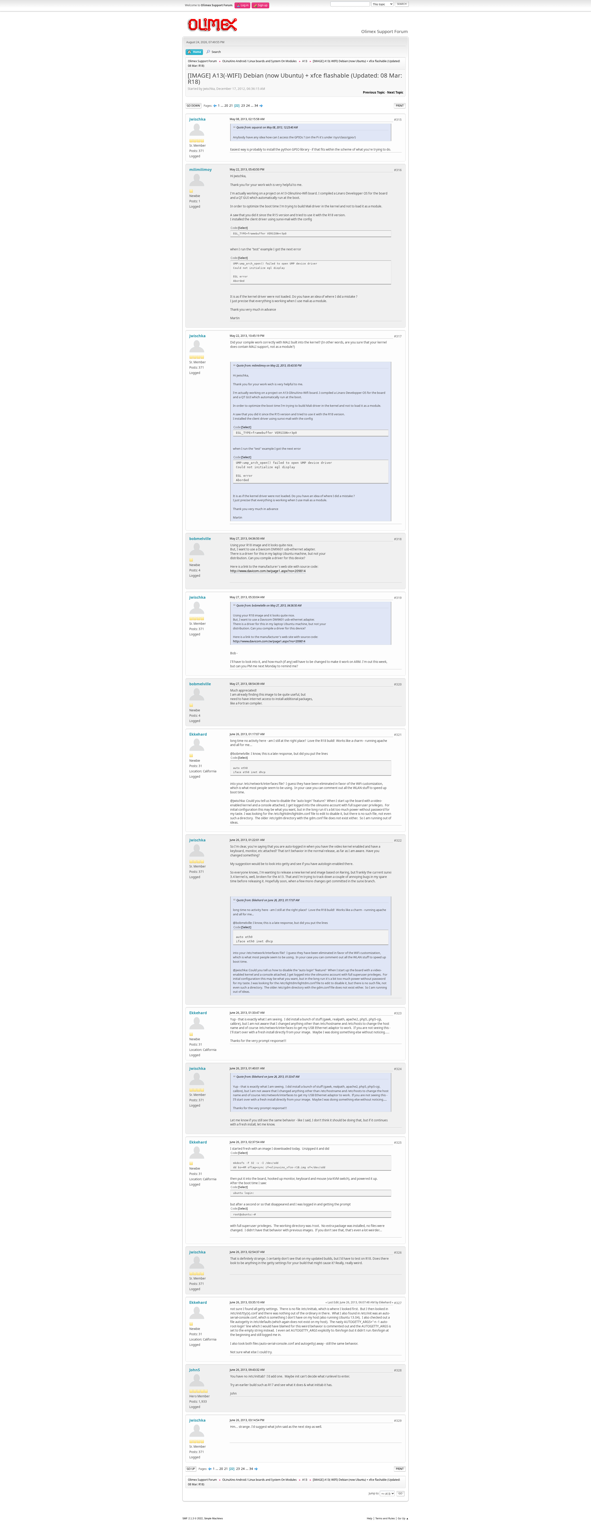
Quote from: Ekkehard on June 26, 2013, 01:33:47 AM (267, 1076)
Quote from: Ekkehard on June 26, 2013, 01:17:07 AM (267, 900)
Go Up (191, 1469)
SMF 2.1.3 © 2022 (192, 1518)
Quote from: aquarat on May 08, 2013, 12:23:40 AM (267, 127)
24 (248, 105)
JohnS (194, 1369)
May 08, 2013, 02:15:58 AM (247, 119)
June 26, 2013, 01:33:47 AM (247, 1013)
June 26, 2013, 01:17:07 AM (247, 734)
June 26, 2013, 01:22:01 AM (247, 840)
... (222, 105)
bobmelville (200, 538)
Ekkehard (198, 734)
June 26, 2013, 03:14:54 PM (247, 1420)
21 (231, 105)
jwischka (197, 119)
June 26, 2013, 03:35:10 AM (247, 1302)
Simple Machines (213, 1518)
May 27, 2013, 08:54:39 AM (247, 684)
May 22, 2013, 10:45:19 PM (247, 336)
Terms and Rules (385, 1518)
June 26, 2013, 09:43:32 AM (247, 1370)
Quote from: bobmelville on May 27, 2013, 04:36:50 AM (269, 605)
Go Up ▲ (403, 1518)
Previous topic (374, 92)
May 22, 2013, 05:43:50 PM (247, 169)
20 (226, 105)
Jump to (373, 1493)
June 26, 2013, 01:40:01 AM (247, 1068)
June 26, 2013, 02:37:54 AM (247, 1142)
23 (243, 105)
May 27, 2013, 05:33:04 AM (247, 597)
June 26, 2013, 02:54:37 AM (247, 1252)
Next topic (395, 92)
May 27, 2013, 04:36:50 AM (247, 538)
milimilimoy (200, 169)
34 (256, 105)
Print (400, 105)
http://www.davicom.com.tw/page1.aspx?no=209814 (268, 571)
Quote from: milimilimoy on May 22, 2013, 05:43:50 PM (269, 365)
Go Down (193, 105)
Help (369, 1518)
